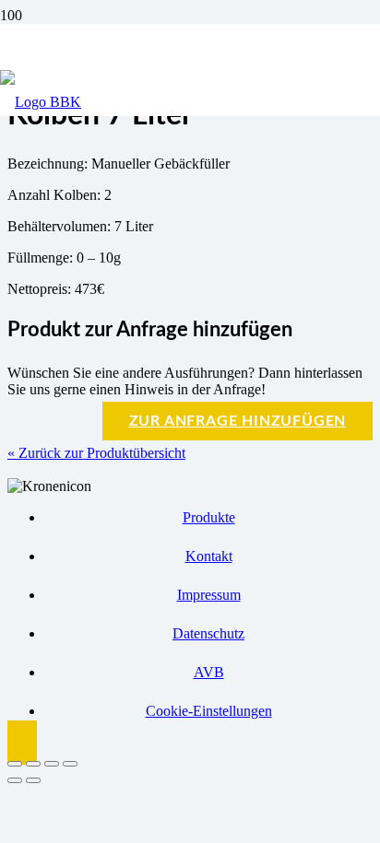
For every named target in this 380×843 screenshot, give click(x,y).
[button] (22, 742)
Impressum (209, 595)
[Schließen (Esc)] (70, 764)
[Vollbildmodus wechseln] (33, 764)
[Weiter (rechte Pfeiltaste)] (33, 780)
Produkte (209, 517)
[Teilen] (51, 764)
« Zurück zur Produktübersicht (96, 453)
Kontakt (208, 556)
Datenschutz (208, 633)
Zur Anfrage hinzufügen (238, 421)
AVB (209, 672)
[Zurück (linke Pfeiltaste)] (14, 780)
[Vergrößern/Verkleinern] (14, 764)
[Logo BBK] (40, 102)
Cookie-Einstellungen (209, 711)
